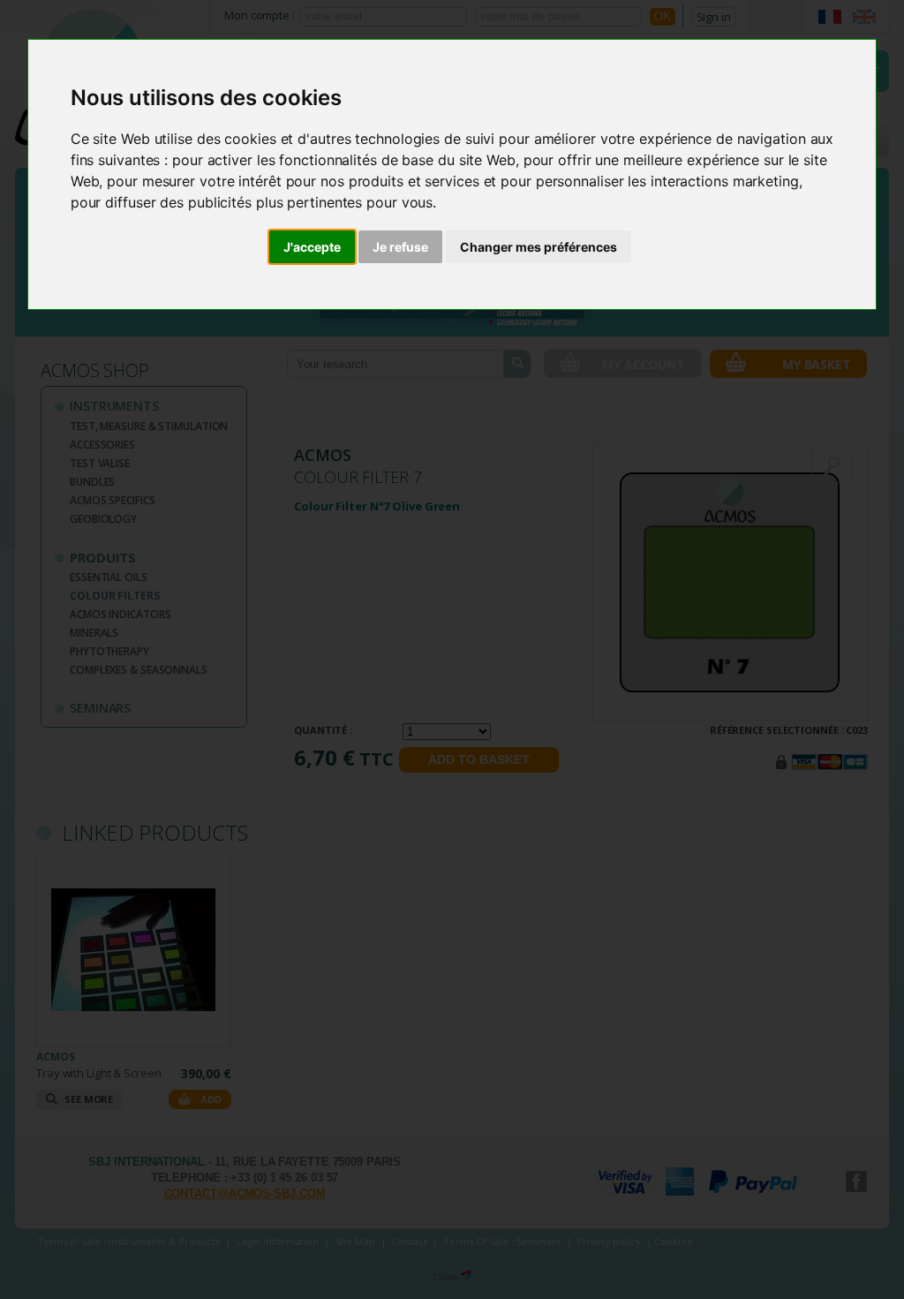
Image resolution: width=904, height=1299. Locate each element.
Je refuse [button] (400, 246)
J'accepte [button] (312, 246)
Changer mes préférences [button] (538, 246)
